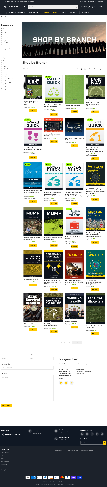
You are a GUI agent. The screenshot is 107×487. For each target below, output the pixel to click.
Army (2, 31)
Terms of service (51, 484)
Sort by (91, 69)
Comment (4, 373)
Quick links (5, 449)
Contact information (69, 484)
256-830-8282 (83, 1)
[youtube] (87, 434)
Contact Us (4, 455)
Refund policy (37, 484)
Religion (3, 63)
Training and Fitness (7, 83)
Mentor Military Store (50, 481)
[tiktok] (102, 434)
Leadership (4, 53)
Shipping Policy (5, 461)
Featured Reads (6, 43)
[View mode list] (85, 68)
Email (31, 355)
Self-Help (4, 67)
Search (3, 458)
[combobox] (53, 7)
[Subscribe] (104, 443)
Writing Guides (5, 89)
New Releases (5, 59)
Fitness (3, 45)
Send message (6, 405)
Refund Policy (5, 464)
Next (76, 343)
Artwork (3, 33)
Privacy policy (44, 484)
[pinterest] (97, 434)
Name (3, 355)
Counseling (4, 37)
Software (4, 71)
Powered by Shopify (60, 481)
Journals (3, 51)
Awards (3, 35)
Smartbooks (5, 69)
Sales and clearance (7, 65)
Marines (3, 55)
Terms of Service (5, 467)
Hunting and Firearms (8, 49)
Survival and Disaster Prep (9, 79)
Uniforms (4, 85)
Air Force (4, 29)
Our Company (5, 452)
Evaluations (4, 39)
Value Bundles (5, 87)
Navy (2, 57)
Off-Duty (3, 61)
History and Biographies (8, 47)
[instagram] (92, 434)
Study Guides (5, 77)
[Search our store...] (76, 7)
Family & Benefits (6, 41)
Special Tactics (5, 75)
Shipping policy (60, 484)
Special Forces (5, 73)
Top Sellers (4, 81)
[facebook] (82, 434)
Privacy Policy (4, 470)
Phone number (6, 364)
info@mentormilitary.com (95, 1)
